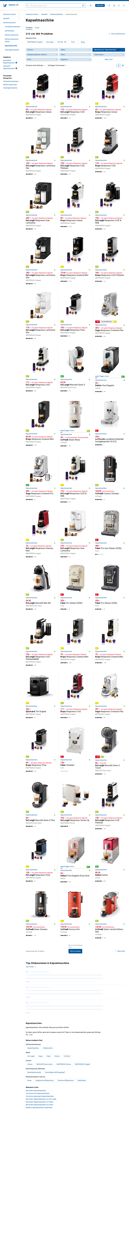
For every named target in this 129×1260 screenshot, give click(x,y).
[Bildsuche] (83, 5)
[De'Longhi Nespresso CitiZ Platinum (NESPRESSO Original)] (75, 150)
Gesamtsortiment (9, 14)
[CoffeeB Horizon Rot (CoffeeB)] (75, 914)
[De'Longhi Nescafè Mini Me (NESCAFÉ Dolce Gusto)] (40, 587)
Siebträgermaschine (12, 50)
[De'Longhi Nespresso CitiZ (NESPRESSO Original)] (75, 96)
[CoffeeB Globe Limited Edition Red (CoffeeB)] (110, 914)
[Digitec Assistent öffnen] (109, 5)
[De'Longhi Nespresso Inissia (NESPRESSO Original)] (40, 96)
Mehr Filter (109, 59)
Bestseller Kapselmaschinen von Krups (39, 1102)
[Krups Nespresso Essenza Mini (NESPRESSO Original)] (75, 260)
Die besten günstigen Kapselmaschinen (40, 1096)
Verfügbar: (51, 65)
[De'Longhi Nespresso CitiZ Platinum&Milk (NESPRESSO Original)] (40, 641)
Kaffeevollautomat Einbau (11, 40)
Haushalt (6, 18)
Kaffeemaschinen (9, 23)
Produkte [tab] (29, 28)
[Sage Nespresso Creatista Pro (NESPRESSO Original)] (40, 478)
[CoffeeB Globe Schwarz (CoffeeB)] (40, 914)
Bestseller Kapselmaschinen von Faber (39, 1105)
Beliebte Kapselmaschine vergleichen (39, 1108)
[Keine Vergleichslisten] (114, 5)
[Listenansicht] (123, 65)
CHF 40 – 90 (61, 42)
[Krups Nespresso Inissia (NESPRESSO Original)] (110, 96)
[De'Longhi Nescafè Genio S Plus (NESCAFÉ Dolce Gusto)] (40, 805)
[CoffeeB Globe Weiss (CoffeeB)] (75, 423)
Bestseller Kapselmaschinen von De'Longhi (41, 1099)
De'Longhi (49, 42)
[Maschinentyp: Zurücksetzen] (123, 50)
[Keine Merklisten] (119, 5)
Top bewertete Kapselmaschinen (37, 1093)
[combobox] (41, 65)
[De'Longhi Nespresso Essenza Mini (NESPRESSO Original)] (40, 533)
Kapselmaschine (11, 46)
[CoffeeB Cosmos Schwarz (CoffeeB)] (110, 478)
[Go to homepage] (10, 5)
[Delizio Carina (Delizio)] (110, 859)
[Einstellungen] (90, 5)
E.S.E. (73, 42)
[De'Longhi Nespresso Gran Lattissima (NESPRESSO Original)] (40, 205)
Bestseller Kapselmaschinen (36, 1091)
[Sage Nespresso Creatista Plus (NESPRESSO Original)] (110, 315)
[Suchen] (28, 5)
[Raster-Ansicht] (119, 65)
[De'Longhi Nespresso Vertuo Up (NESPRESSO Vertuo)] (75, 805)
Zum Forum (30, 967)
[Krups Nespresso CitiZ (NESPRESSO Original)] (110, 150)
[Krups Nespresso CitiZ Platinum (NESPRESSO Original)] (110, 260)
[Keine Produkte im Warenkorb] (123, 5)
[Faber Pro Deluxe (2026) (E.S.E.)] (75, 587)
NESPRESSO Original (34, 42)
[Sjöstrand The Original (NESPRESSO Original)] (40, 695)
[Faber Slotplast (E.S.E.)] (75, 750)
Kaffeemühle (9, 31)
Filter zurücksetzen (118, 34)
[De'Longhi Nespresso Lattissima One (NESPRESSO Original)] (40, 150)
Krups (83, 42)
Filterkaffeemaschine (12, 27)
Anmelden (100, 5)
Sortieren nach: (31, 65)
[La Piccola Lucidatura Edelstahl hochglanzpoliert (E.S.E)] (110, 423)
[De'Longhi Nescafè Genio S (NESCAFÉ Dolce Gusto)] (75, 369)
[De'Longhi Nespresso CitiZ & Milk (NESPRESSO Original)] (110, 205)
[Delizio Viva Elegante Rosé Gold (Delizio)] (75, 859)
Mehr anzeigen (75, 951)
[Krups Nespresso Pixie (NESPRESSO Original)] (40, 750)
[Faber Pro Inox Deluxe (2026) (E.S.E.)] (110, 533)
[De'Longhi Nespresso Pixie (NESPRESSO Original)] (75, 315)
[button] (55, 106)
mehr (31, 1035)
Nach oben (121, 951)
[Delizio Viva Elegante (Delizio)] (110, 369)
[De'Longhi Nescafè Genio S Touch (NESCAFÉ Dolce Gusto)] (110, 750)
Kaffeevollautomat (11, 35)
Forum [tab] (37, 28)
